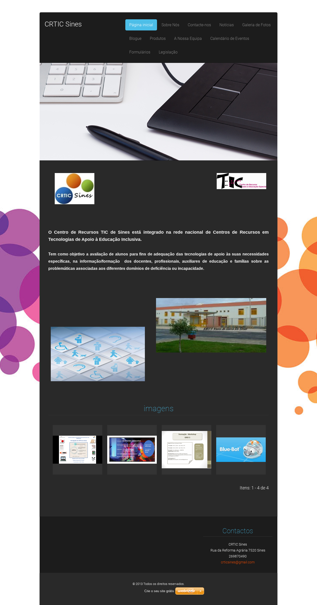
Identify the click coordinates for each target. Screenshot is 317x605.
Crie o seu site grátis (159, 591)
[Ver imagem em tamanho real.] (77, 450)
